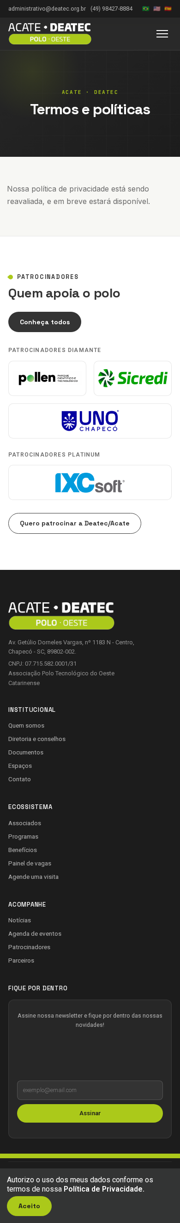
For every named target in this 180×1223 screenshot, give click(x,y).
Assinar (90, 1113)
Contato (19, 779)
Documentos (25, 752)
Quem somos (26, 725)
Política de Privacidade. (104, 1189)
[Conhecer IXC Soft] (90, 482)
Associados (24, 823)
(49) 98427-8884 (111, 8)
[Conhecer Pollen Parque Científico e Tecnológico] (47, 378)
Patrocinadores (29, 947)
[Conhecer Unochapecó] (90, 421)
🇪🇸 (168, 8)
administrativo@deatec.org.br (47, 8)
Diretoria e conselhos (37, 738)
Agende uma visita (33, 876)
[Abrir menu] (162, 33)
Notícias (19, 920)
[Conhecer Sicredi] (133, 378)
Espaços (20, 765)
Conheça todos (45, 322)
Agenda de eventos (34, 933)
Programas (23, 836)
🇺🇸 (157, 8)
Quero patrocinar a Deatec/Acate (75, 523)
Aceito (29, 1206)
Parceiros (21, 960)
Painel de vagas (29, 863)
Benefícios (22, 849)
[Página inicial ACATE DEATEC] (49, 33)
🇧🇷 (146, 8)
